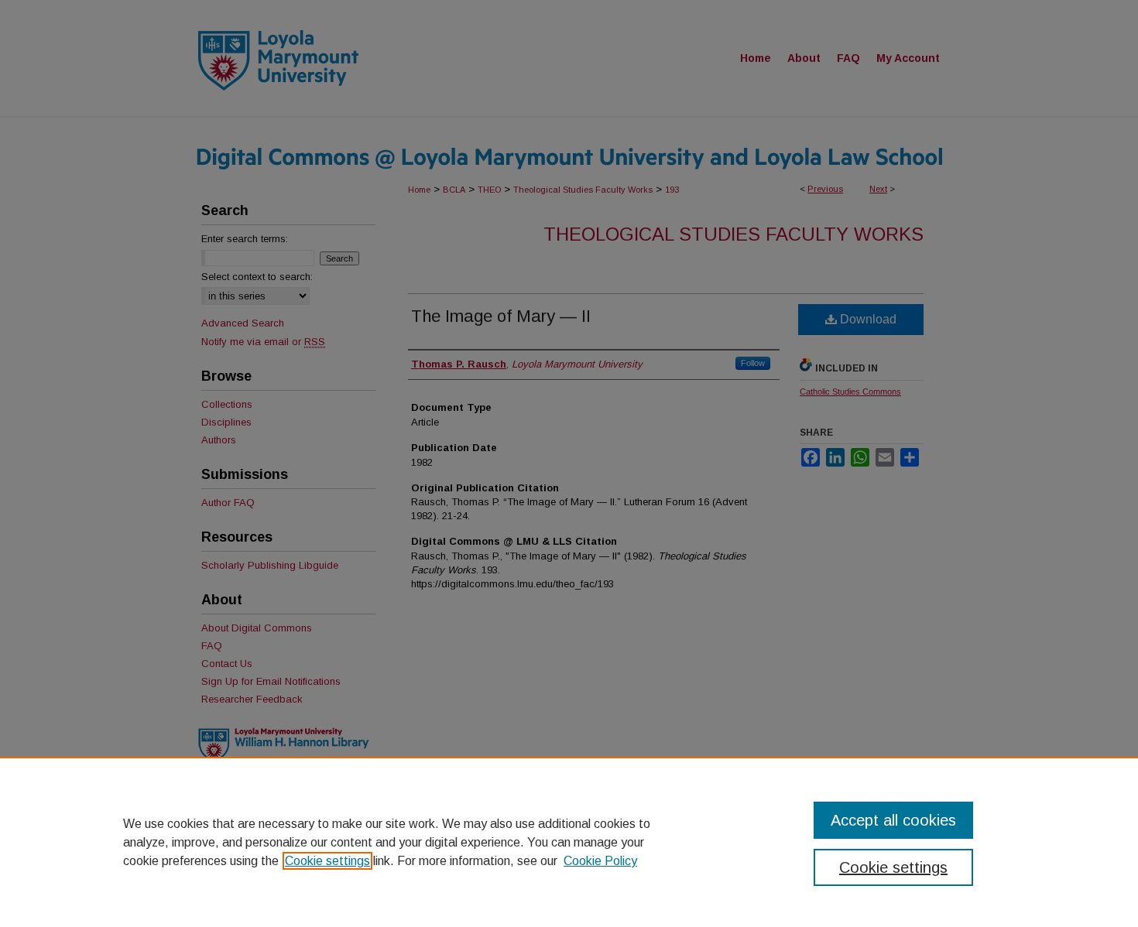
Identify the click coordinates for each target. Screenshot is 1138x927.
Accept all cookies (893, 820)
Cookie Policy (600, 860)
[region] (569, 842)
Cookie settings (327, 860)
